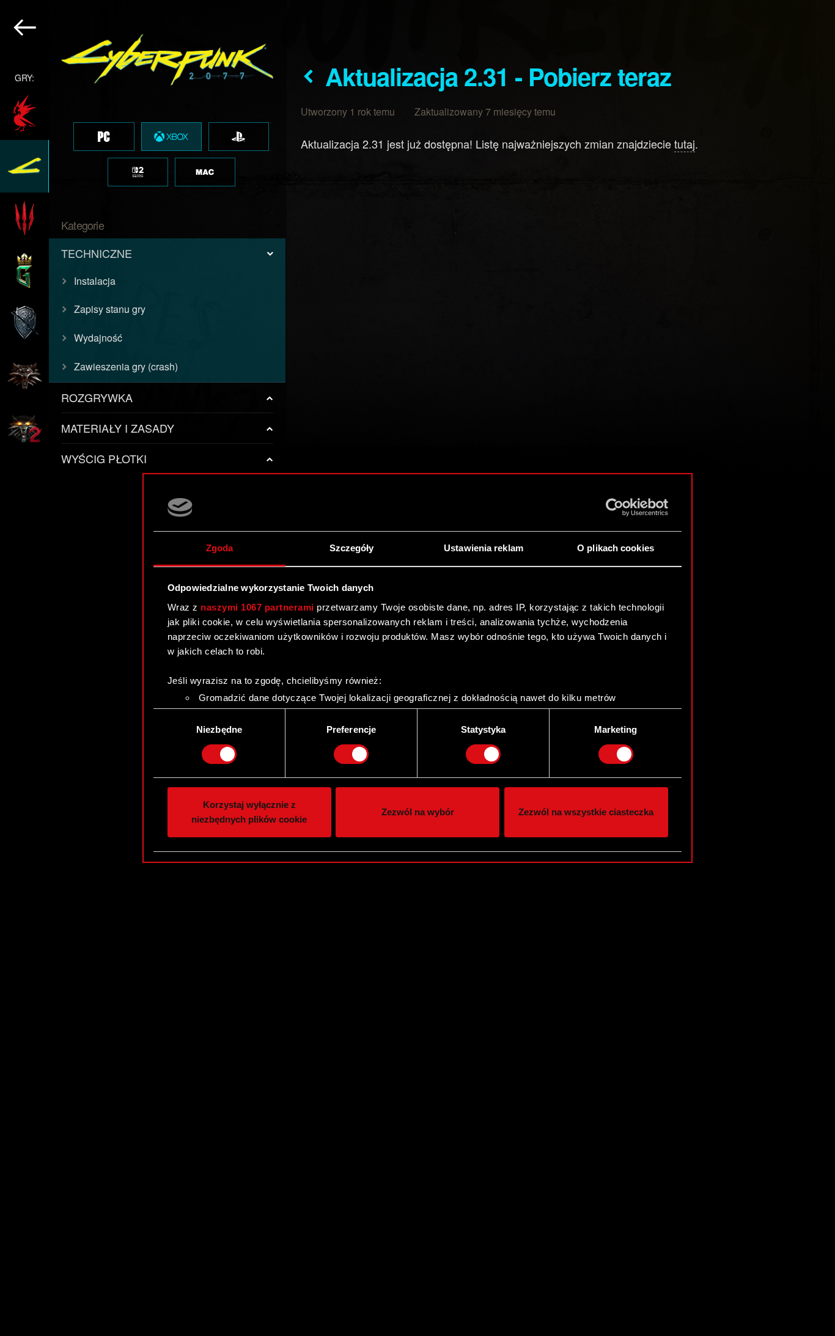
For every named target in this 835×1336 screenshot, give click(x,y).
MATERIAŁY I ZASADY (117, 428)
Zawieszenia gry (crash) (126, 366)
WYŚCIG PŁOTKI (104, 458)
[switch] (351, 754)
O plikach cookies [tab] (615, 548)
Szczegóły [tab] (351, 548)
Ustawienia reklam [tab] (483, 548)
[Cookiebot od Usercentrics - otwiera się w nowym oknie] (614, 507)
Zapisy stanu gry (109, 309)
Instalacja (95, 281)
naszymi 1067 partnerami (257, 607)
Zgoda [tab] (220, 548)
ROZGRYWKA (97, 397)
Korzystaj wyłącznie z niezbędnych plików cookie (249, 812)
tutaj (684, 144)
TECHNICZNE (96, 253)
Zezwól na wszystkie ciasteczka (585, 812)
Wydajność (98, 338)
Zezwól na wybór (417, 812)
